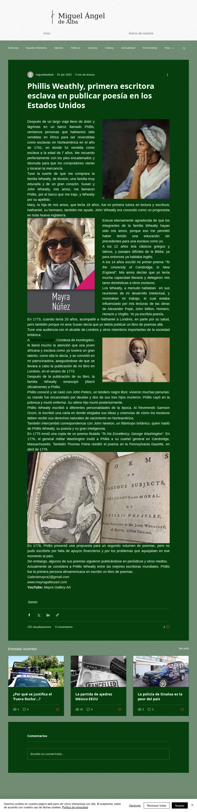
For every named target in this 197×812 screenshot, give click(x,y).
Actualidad (128, 48)
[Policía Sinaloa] (161, 671)
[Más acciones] (167, 74)
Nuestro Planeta (36, 48)
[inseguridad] (36, 671)
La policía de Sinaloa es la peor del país (160, 696)
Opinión (58, 48)
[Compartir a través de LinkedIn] (48, 615)
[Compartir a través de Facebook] (29, 615)
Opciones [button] (135, 805)
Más (167, 48)
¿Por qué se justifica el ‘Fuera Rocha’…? (32, 696)
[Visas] (98, 671)
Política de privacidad (75, 807)
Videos (109, 48)
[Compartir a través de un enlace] (57, 615)
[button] (184, 48)
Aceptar (179, 805)
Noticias (13, 48)
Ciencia (92, 48)
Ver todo (184, 648)
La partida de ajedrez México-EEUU (93, 696)
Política (75, 48)
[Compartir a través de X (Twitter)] (38, 615)
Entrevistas (150, 48)
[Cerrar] (192, 805)
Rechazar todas (156, 805)
